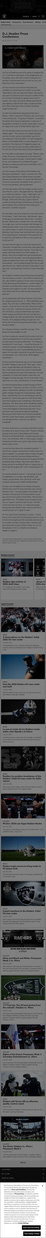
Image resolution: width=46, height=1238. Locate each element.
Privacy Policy (19, 1194)
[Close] (42, 1185)
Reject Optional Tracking (31, 1227)
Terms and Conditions (19, 1189)
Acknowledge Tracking (31, 1233)
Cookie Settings (23, 1223)
